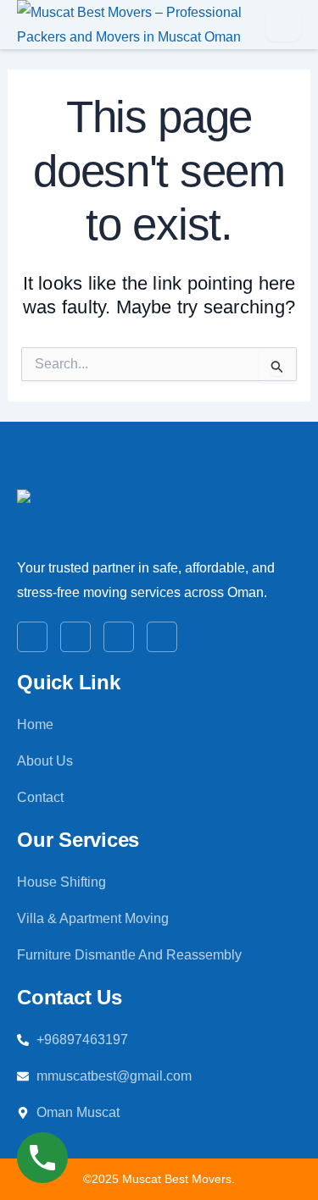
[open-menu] (283, 24)
